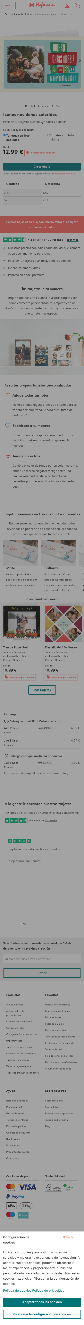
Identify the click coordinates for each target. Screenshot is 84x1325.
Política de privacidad (48, 1290)
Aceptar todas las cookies (42, 1302)
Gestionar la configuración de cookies (42, 1314)
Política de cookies (17, 1290)
